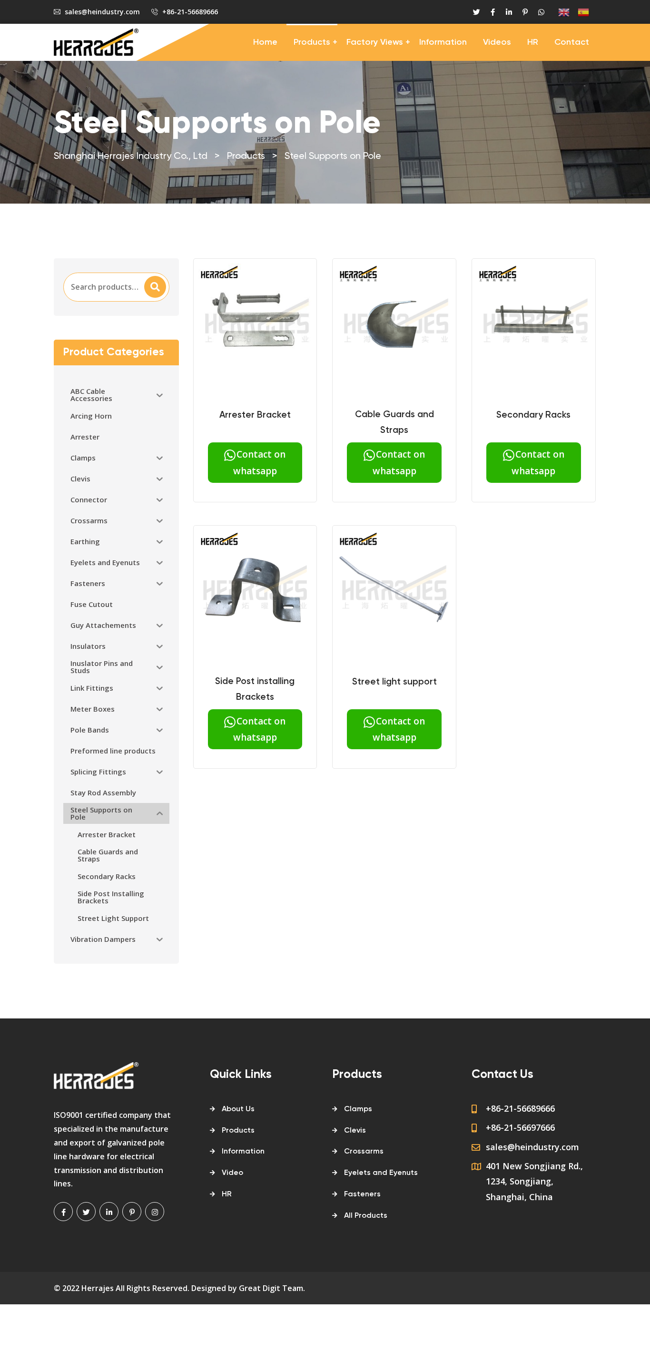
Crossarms (364, 1151)
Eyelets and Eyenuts (381, 1173)
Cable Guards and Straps (394, 422)
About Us (238, 1109)
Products (312, 42)
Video (232, 1173)
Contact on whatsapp (259, 462)
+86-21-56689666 (190, 11)
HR (532, 42)
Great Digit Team (271, 1288)
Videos (497, 42)
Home (265, 42)
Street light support (394, 681)
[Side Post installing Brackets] (255, 591)
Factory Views (374, 42)
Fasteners (362, 1194)
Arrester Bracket (255, 415)
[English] (560, 12)
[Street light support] (394, 591)
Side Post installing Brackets (255, 689)
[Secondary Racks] (534, 324)
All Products (365, 1216)
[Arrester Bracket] (255, 324)
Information (443, 42)
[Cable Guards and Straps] (394, 324)
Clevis (355, 1131)
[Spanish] (579, 12)
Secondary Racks (533, 415)
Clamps (358, 1109)
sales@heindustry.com (102, 11)
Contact (571, 42)
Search (155, 286)
